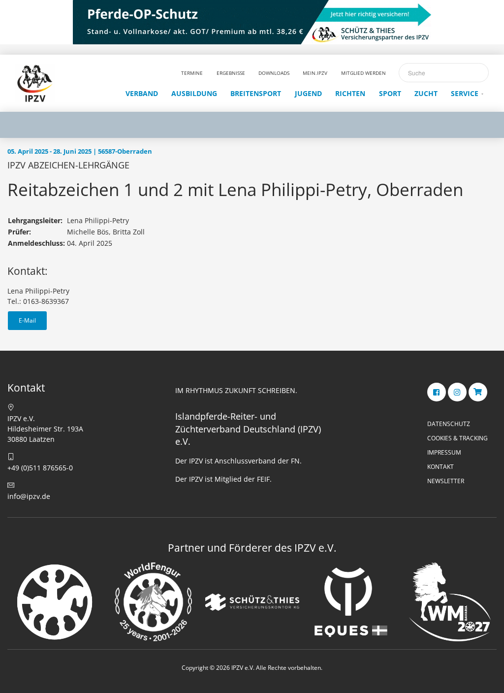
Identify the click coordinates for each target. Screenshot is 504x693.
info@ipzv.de (28, 496)
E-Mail (27, 320)
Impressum (444, 452)
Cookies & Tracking (457, 438)
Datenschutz (448, 424)
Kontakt (440, 466)
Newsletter (445, 481)
